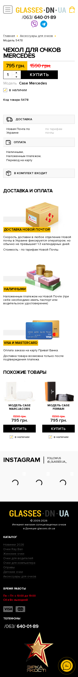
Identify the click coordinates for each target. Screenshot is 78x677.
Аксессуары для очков (19, 576)
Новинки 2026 (13, 544)
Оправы (9, 567)
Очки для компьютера (19, 563)
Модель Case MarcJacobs (19, 407)
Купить (39, 74)
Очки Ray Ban (13, 549)
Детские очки (13, 572)
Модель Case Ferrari (58, 407)
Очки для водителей (18, 558)
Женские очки (13, 554)
